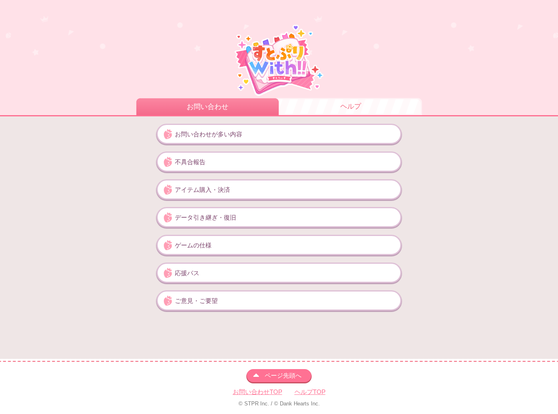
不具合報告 (190, 161)
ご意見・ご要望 (196, 300)
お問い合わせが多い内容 (208, 134)
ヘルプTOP (310, 391)
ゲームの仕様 (193, 245)
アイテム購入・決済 (202, 189)
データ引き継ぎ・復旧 (205, 217)
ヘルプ (350, 106)
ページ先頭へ (283, 375)
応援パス (187, 272)
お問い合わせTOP (257, 391)
